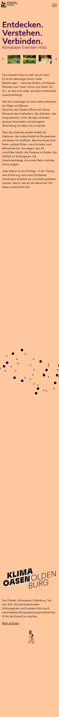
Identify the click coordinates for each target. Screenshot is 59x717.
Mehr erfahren (10, 623)
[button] (31, 380)
